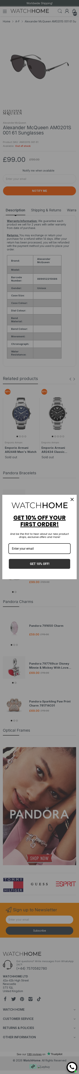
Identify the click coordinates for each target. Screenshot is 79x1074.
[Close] (72, 499)
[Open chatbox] (72, 1067)
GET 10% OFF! (39, 564)
